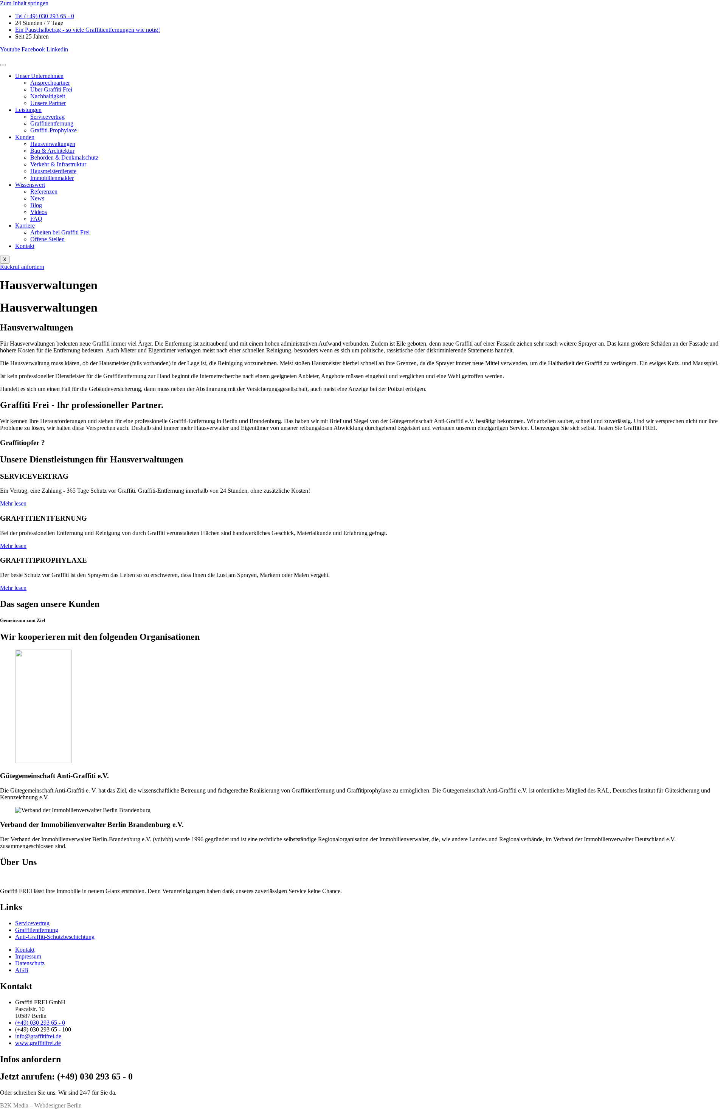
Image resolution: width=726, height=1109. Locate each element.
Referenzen (43, 191)
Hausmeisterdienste (53, 171)
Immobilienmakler (52, 178)
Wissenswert (30, 184)
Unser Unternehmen (39, 76)
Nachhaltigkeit (47, 96)
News (37, 198)
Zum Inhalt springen (24, 3)
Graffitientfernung (51, 123)
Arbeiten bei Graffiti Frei (60, 232)
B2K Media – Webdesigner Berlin (41, 1105)
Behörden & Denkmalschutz (64, 157)
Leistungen (28, 110)
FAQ (36, 219)
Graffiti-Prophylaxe (53, 130)
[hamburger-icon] (3, 65)
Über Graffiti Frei (51, 89)
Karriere (25, 225)
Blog (36, 205)
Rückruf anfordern (22, 267)
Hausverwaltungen (52, 144)
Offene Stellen (47, 239)
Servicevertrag (47, 116)
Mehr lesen (13, 503)
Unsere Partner (48, 103)
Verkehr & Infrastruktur (58, 164)
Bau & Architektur (52, 150)
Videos (38, 212)
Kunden (24, 137)
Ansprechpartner (50, 82)
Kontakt (24, 246)
